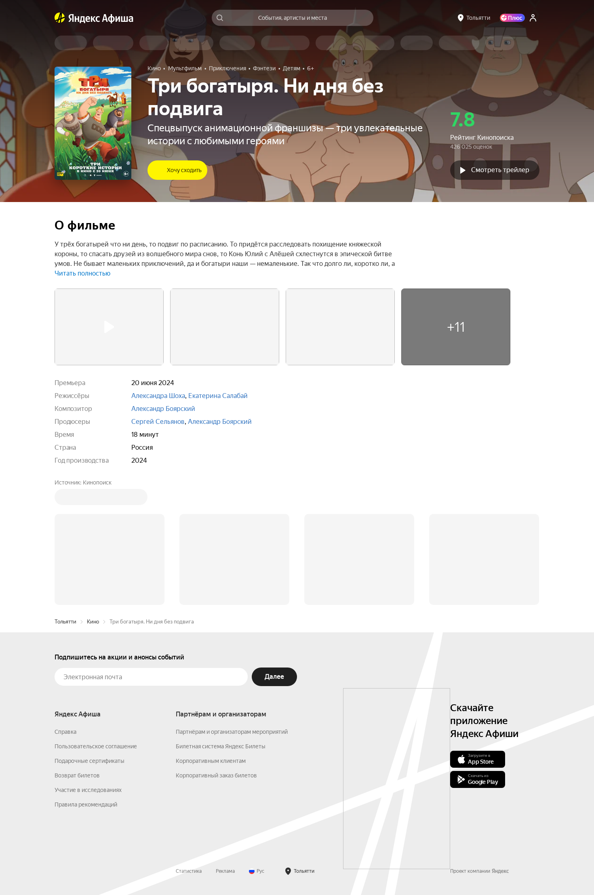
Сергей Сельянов (158, 421)
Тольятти (65, 499)
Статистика (189, 749)
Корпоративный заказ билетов (216, 653)
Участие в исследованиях (88, 667)
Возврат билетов (77, 653)
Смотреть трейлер (500, 170)
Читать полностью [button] (82, 273)
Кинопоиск (97, 482)
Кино (93, 499)
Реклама (225, 749)
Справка (65, 609)
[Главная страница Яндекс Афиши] (60, 18)
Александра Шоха (158, 396)
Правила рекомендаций (86, 682)
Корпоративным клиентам (211, 638)
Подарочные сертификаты (89, 638)
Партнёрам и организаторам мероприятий (232, 609)
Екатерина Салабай (218, 396)
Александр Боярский (163, 409)
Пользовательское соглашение (96, 624)
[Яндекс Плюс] (512, 18)
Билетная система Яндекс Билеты (220, 624)
